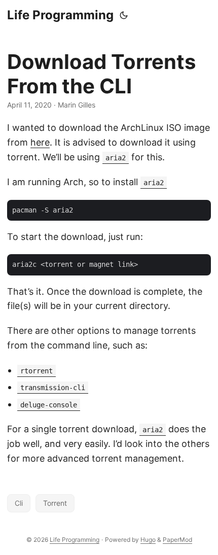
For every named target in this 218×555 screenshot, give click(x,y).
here (40, 142)
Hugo (148, 539)
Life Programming (60, 15)
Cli (19, 503)
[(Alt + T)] (124, 15)
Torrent (55, 503)
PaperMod (177, 539)
